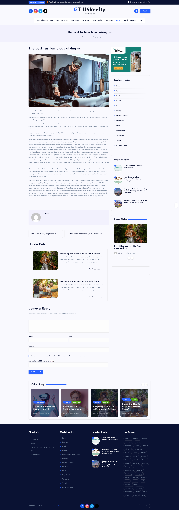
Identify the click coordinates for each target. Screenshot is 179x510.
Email (71, 336)
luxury (145, 467)
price (143, 477)
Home (78, 37)
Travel (126, 20)
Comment (32, 319)
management (130, 470)
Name (31, 336)
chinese (128, 449)
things (146, 491)
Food (140, 20)
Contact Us (35, 439)
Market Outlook (97, 20)
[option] (130, 239)
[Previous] (129, 258)
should (136, 484)
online (136, 477)
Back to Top (145, 506)
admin (120, 253)
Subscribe (145, 11)
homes (145, 460)
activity (136, 438)
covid (127, 452)
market (140, 470)
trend (135, 495)
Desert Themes (58, 506)
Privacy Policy (35, 454)
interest (145, 463)
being (138, 442)
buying (146, 445)
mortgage (139, 474)
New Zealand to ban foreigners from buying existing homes (132, 179)
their (138, 491)
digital (144, 452)
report (135, 481)
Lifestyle (133, 20)
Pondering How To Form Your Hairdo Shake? (102, 406)
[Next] (132, 258)
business (128, 445)
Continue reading (96, 269)
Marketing (109, 20)
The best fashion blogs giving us (92, 37)
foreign (144, 456)
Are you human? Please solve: (39, 361)
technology (129, 491)
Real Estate (75, 20)
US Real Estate (42, 20)
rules (143, 481)
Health (118, 101)
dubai (127, 456)
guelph (128, 460)
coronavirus (138, 449)
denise (135, 452)
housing (136, 463)
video (143, 495)
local (137, 467)
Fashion (118, 20)
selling (128, 484)
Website (31, 346)
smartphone (129, 488)
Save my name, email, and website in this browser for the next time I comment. (59, 356)
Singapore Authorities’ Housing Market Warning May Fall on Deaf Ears (135, 190)
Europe (118, 86)
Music (118, 125)
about (127, 438)
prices (127, 481)
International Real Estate (59, 20)
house (127, 463)
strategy (140, 488)
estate (135, 456)
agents (145, 438)
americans (129, 442)
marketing (129, 474)
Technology (86, 20)
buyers (137, 445)
